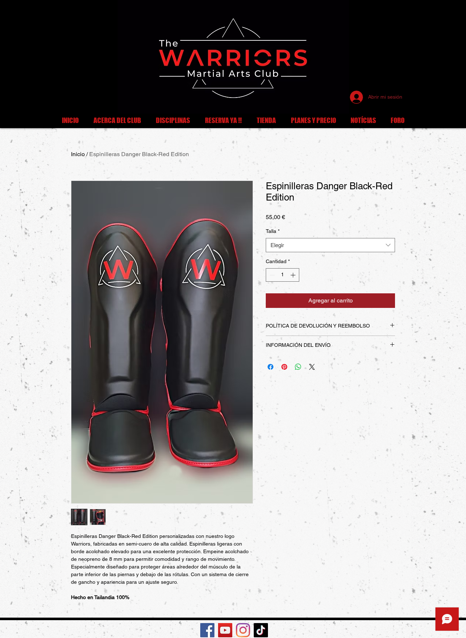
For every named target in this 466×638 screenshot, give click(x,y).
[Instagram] (243, 630)
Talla (273, 231)
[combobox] (330, 245)
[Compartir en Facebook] (270, 366)
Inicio (78, 154)
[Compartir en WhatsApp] (298, 366)
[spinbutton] (282, 275)
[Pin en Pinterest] (284, 366)
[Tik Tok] (261, 630)
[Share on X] (312, 366)
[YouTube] (225, 630)
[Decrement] (271, 275)
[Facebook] (207, 630)
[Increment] (293, 275)
